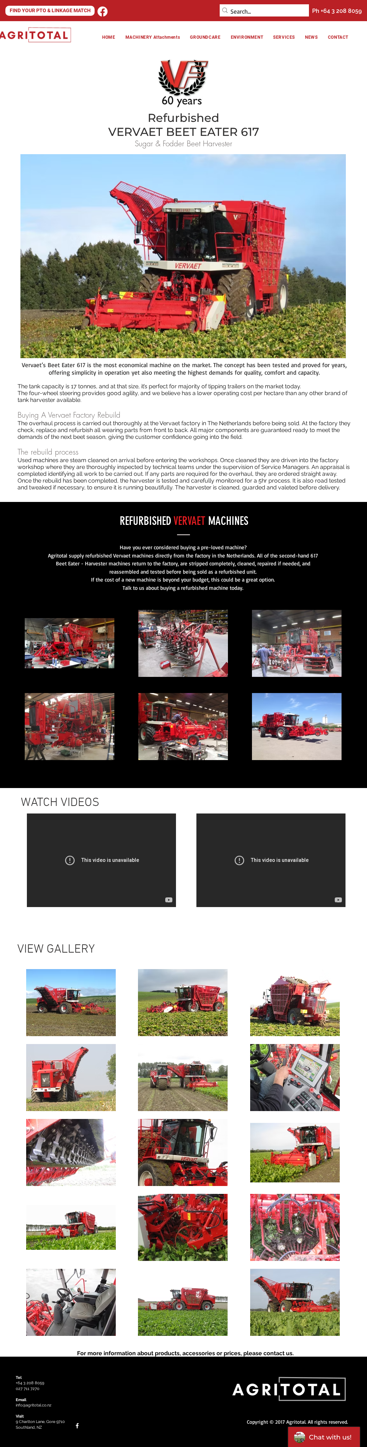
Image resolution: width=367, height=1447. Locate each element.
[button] (247, 37)
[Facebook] (102, 11)
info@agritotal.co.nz (33, 1405)
